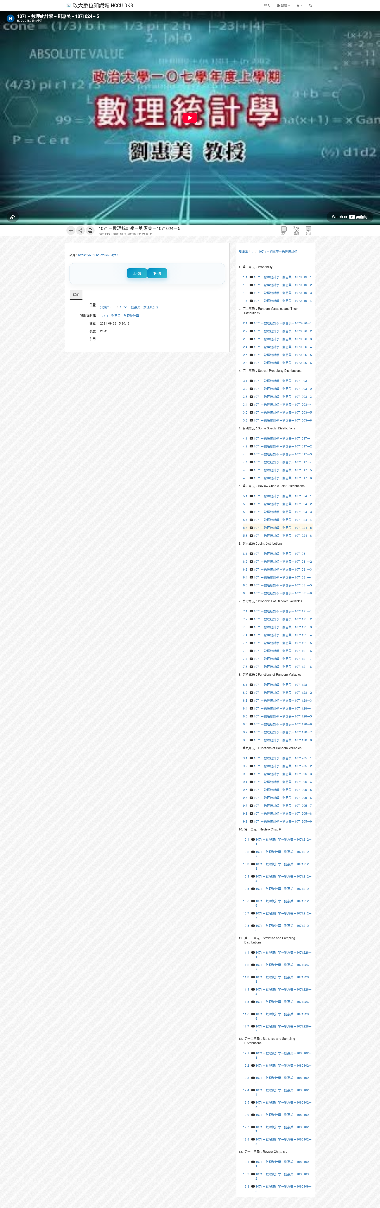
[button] (299, 5)
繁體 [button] (284, 5)
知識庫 (104, 307)
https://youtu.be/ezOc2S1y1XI (98, 255)
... (114, 307)
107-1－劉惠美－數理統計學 (139, 307)
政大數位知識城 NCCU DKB (103, 5)
